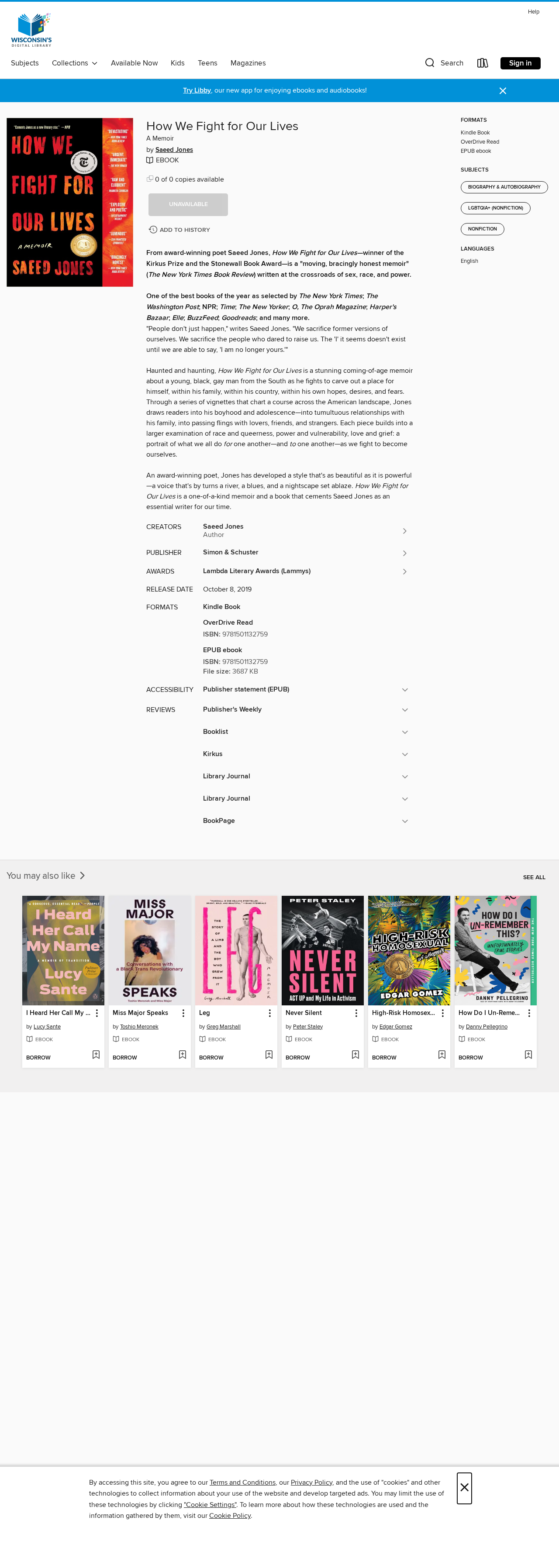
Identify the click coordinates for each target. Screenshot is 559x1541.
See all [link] (534, 877)
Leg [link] (204, 1013)
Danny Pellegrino (486, 1026)
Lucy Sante (47, 1026)
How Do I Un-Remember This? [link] (491, 1013)
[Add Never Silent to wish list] (355, 1055)
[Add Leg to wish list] (268, 1055)
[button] (443, 64)
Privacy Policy (311, 1482)
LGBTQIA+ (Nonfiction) (495, 208)
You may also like (42, 876)
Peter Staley (308, 1026)
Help (533, 12)
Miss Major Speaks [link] (140, 1013)
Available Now (134, 63)
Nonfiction (482, 229)
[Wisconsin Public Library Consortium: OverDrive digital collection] (31, 30)
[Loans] (483, 64)
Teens (207, 63)
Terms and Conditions (243, 1482)
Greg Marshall (224, 1026)
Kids (178, 63)
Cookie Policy (230, 1515)
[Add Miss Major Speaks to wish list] (182, 1055)
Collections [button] (72, 63)
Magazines (248, 63)
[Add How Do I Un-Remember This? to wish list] (528, 1055)
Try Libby (197, 90)
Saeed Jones (174, 150)
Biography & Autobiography (504, 187)
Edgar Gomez (396, 1026)
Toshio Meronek (139, 1026)
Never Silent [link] (304, 1013)
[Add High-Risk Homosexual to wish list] (441, 1055)
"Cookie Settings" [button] (210, 1504)
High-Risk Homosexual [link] (405, 1013)
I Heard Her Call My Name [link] (59, 1013)
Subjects (25, 63)
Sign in (520, 63)
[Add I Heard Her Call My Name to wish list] (95, 1055)
